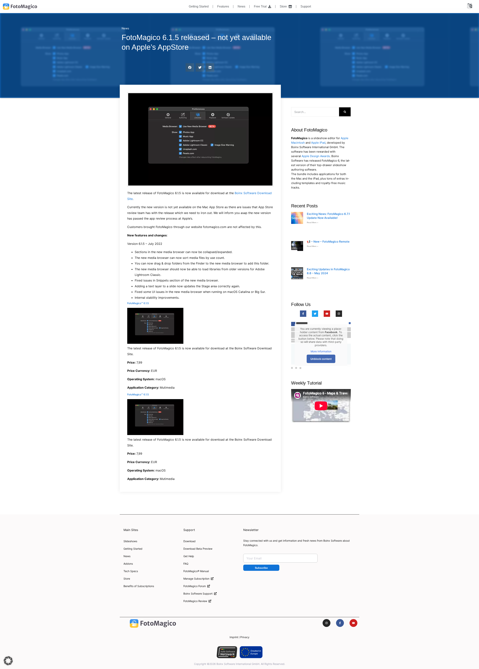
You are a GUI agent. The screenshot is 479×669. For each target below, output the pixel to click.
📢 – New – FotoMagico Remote (328, 241)
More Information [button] (321, 351)
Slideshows (130, 541)
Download (189, 541)
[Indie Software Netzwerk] (226, 652)
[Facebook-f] (303, 313)
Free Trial (261, 6)
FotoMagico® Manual (196, 571)
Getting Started (199, 6)
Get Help (188, 556)
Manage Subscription (197, 578)
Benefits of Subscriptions (138, 586)
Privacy (244, 637)
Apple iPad (318, 142)
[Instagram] (339, 313)
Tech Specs (130, 571)
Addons (128, 563)
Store (284, 6)
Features (223, 6)
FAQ (185, 563)
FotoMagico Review (196, 601)
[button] (190, 67)
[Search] (345, 111)
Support (305, 6)
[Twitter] (315, 313)
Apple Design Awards (316, 156)
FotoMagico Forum (195, 586)
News (241, 6)
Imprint (234, 637)
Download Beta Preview (197, 548)
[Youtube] (327, 313)
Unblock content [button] (321, 358)
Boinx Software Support (198, 593)
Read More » (312, 222)
